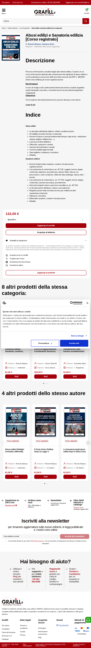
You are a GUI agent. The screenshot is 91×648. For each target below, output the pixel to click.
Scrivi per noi (17, 2)
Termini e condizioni (23, 627)
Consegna (42, 628)
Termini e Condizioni (74, 572)
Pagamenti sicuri (54, 570)
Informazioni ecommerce (42, 633)
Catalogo (5, 639)
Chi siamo (6, 2)
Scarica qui (77, 507)
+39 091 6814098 (53, 2)
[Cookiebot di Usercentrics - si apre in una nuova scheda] (71, 303)
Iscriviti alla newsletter (74, 536)
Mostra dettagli (77, 336)
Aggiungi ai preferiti (46, 273)
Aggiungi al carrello (46, 226)
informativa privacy (37, 541)
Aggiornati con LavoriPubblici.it (77, 2)
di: (26, 44)
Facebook (63, 625)
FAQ (15, 576)
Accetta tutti (74, 343)
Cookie (22, 632)
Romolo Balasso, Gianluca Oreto (41, 44)
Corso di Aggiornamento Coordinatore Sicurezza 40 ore (45, 351)
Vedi (16, 376)
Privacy (22, 635)
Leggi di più (30, 105)
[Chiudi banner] (87, 303)
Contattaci (5, 629)
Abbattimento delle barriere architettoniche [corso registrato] (73, 351)
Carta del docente (8, 632)
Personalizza (43, 343)
